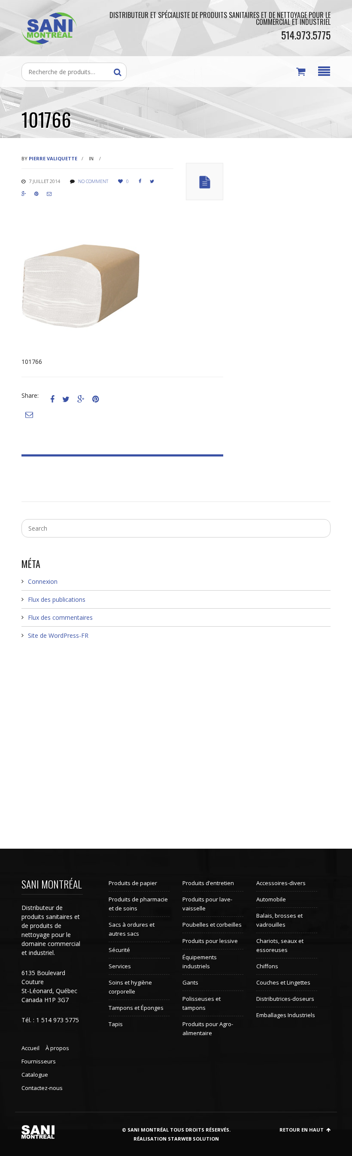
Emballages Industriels (285, 1015)
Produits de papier (133, 883)
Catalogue (34, 1074)
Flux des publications (56, 599)
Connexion (43, 581)
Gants (190, 982)
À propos (57, 1048)
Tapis (116, 1024)
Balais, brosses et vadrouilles (279, 920)
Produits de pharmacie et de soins (138, 903)
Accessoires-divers (281, 883)
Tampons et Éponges (136, 1008)
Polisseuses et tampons (201, 1003)
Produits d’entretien (208, 883)
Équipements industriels (199, 961)
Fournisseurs (38, 1061)
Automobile (271, 899)
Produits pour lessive (210, 941)
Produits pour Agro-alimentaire (207, 1028)
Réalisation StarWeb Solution (176, 1138)
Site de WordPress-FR (58, 635)
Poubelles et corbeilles (212, 924)
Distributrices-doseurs (285, 999)
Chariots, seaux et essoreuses (279, 945)
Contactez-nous (42, 1088)
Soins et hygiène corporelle (130, 987)
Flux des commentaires (60, 617)
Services (120, 966)
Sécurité (119, 950)
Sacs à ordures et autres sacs (132, 929)
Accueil (30, 1048)
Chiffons (267, 966)
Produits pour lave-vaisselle (207, 903)
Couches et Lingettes (283, 982)
